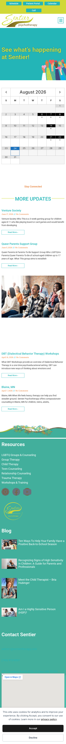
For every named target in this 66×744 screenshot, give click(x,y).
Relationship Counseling (16, 473)
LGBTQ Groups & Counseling (19, 455)
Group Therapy (11, 459)
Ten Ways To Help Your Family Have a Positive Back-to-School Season (41, 542)
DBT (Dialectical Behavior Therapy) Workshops (30, 353)
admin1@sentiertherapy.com (19, 649)
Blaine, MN (8, 387)
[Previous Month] (6, 92)
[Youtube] (27, 492)
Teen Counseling (12, 468)
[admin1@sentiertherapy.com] (3, 644)
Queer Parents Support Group (19, 243)
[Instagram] (5, 492)
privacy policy (49, 719)
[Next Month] (60, 92)
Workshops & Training (15, 482)
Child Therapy (10, 464)
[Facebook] (16, 492)
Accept (33, 728)
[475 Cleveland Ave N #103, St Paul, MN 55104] (3, 666)
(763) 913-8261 (11, 660)
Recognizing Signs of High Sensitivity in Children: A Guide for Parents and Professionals (40, 563)
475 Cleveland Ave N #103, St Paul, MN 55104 (30, 671)
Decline (33, 737)
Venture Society (11, 210)
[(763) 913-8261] (3, 655)
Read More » (13, 232)
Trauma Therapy (12, 478)
